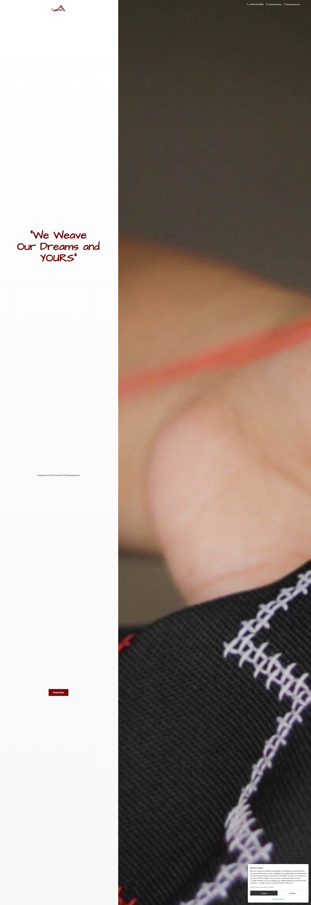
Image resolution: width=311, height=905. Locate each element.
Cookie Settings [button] (278, 899)
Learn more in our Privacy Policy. (262, 887)
